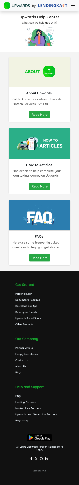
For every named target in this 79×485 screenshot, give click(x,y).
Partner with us (24, 347)
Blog (18, 372)
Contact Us (21, 360)
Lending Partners (25, 402)
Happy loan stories (26, 354)
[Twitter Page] (37, 459)
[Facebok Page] (31, 459)
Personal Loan (23, 293)
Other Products (24, 324)
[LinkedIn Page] (47, 459)
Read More (40, 115)
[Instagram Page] (42, 459)
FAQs (18, 395)
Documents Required (27, 299)
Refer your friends (26, 312)
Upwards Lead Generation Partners (36, 414)
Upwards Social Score (28, 318)
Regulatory (22, 420)
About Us (20, 366)
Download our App (26, 305)
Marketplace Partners (28, 408)
